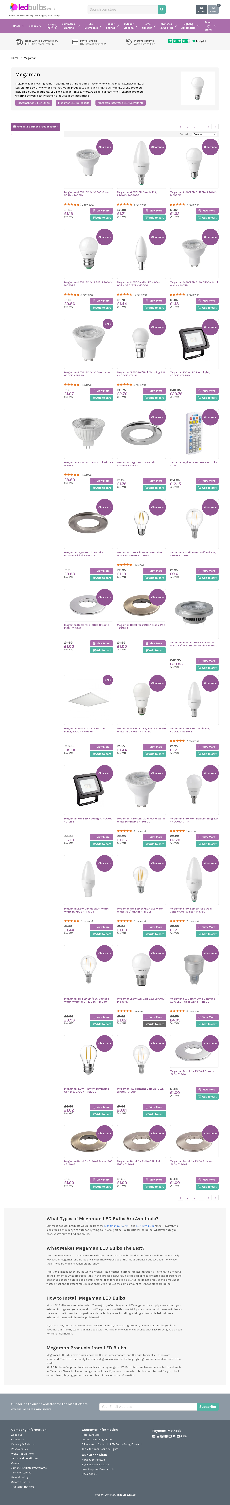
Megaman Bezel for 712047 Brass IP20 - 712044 (141, 626)
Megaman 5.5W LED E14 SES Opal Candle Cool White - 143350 (191, 910)
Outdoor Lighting (129, 25)
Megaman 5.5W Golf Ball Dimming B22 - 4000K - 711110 (141, 374)
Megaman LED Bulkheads (73, 102)
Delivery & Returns (23, 1444)
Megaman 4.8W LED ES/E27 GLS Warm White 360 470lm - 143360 (141, 730)
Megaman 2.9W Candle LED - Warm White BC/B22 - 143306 (86, 910)
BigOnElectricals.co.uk (95, 1464)
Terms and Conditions (24, 1458)
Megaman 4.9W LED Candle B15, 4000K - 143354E (190, 730)
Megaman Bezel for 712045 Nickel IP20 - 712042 (191, 1163)
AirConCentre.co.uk (93, 1459)
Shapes (33, 25)
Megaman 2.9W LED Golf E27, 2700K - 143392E (88, 284)
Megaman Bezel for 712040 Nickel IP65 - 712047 (138, 1163)
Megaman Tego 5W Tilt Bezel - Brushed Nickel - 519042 (83, 554)
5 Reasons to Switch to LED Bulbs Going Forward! (112, 1444)
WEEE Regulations (22, 1453)
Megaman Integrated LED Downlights (120, 102)
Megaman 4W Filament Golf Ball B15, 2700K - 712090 (193, 554)
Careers (15, 1463)
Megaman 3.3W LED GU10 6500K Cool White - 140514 (194, 284)
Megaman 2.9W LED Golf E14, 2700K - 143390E (193, 194)
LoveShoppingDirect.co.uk (98, 1469)
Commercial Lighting (69, 25)
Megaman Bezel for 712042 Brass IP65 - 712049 (88, 1163)
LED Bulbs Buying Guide (97, 1439)
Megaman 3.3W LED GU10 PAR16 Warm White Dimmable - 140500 (141, 820)
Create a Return (20, 1482)
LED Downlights (91, 25)
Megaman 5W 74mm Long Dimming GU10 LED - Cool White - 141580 (192, 1000)
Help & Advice (91, 1434)
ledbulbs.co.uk (126, 1494)
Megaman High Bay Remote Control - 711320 (193, 464)
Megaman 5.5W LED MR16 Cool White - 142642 (88, 464)
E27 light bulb (145, 1225)
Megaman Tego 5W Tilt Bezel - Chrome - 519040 (136, 464)
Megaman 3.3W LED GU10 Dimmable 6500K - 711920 (87, 374)
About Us (16, 1434)
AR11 (127, 1225)
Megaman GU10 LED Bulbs (34, 102)
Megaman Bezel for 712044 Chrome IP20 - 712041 (192, 1073)
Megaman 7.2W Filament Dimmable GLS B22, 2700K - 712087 (139, 554)
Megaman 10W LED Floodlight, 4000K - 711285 (88, 820)
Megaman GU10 (113, 1225)
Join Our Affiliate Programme (29, 1467)
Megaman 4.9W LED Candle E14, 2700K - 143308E (137, 194)
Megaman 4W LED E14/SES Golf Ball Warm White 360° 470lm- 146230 (86, 1000)
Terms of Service (21, 1472)
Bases (16, 25)
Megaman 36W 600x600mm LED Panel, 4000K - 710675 (85, 730)
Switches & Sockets (166, 25)
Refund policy (19, 1477)
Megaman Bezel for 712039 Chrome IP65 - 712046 (86, 626)
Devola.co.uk (89, 1473)
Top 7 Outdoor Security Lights (100, 1449)
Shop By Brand (208, 26)
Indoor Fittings (110, 25)
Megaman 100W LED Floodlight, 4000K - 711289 (190, 374)
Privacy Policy (19, 1449)
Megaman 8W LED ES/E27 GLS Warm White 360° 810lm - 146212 (140, 910)
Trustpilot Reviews (22, 1486)
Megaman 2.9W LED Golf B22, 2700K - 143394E (141, 1000)
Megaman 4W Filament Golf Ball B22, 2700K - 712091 (140, 1090)
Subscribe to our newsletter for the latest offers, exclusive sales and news (50, 1406)
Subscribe (207, 1407)
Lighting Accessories (188, 25)
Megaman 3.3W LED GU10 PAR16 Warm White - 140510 (88, 194)
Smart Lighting (52, 26)
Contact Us (17, 1439)
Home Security (147, 25)
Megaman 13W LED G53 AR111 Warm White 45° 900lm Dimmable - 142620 (193, 644)
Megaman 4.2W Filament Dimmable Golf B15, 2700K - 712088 (86, 1090)
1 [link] (180, 126)
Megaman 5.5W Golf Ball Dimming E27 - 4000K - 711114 (194, 820)
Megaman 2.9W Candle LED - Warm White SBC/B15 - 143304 (139, 284)
